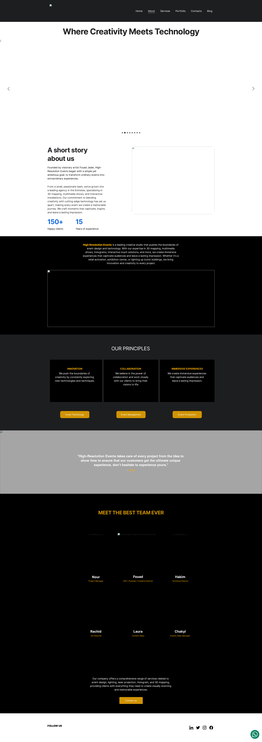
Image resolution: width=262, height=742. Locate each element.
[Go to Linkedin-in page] (191, 728)
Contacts (196, 11)
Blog (209, 11)
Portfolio (180, 11)
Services (165, 11)
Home (139, 11)
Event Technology (75, 414)
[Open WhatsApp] (255, 734)
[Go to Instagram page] (204, 728)
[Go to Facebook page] (211, 728)
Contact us (131, 700)
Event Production (187, 414)
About (151, 11)
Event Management (131, 414)
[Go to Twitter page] (198, 728)
